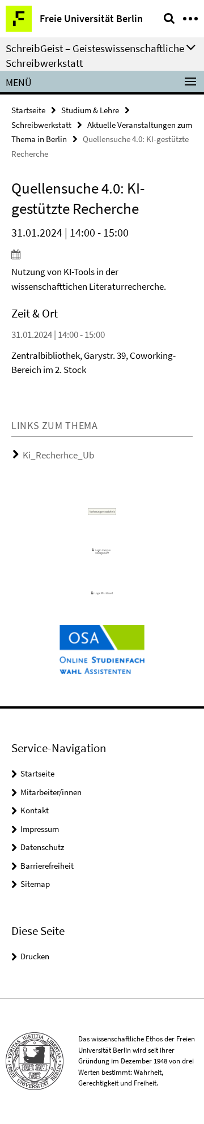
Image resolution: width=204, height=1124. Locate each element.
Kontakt (34, 810)
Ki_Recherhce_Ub (58, 455)
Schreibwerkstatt (41, 124)
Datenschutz (42, 847)
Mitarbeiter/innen (51, 792)
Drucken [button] (34, 956)
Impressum (39, 828)
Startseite (28, 110)
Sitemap (35, 883)
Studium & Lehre (90, 110)
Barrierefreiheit (47, 865)
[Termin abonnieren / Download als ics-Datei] (102, 254)
